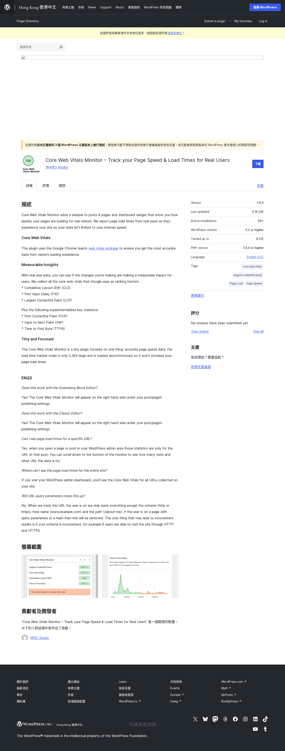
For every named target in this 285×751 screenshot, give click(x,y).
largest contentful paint (247, 275)
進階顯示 (197, 295)
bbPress (228, 695)
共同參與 (176, 681)
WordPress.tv (130, 701)
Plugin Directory (28, 21)
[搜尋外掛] (61, 47)
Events (175, 688)
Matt (226, 688)
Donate (177, 695)
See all (258, 331)
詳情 (29, 186)
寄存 (20, 695)
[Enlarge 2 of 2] (173, 560)
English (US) (255, 257)
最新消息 (22, 688)
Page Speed (254, 283)
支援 (260, 186)
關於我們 (22, 681)
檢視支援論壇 (201, 367)
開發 (62, 186)
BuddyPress (231, 701)
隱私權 (21, 701)
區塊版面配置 (76, 701)
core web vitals (252, 266)
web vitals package (103, 248)
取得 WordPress (265, 7)
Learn (123, 681)
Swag (176, 701)
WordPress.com (234, 681)
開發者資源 (126, 695)
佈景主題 (73, 688)
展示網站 (73, 681)
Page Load (236, 283)
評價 (45, 186)
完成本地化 (174, 33)
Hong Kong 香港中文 (69, 724)
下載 (258, 164)
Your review (200, 331)
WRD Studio (58, 167)
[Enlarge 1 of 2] (93, 560)
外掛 (71, 695)
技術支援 (125, 688)
